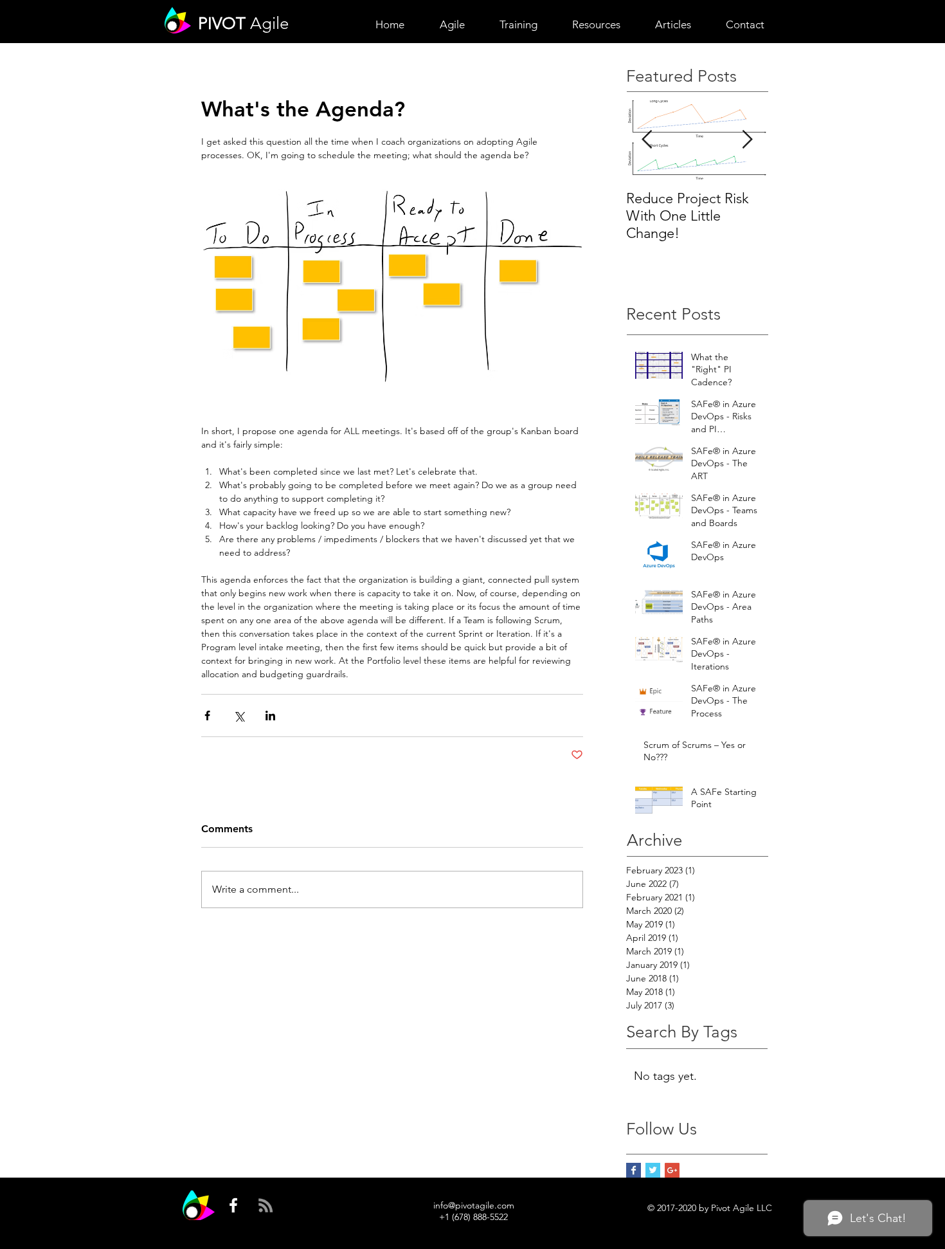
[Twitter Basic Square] (652, 1170)
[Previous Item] (646, 140)
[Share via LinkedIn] (270, 715)
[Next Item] (747, 140)
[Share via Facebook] (207, 715)
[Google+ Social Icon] (672, 1170)
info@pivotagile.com (473, 1205)
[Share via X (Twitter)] (239, 715)
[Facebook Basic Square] (633, 1170)
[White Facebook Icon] (233, 1205)
